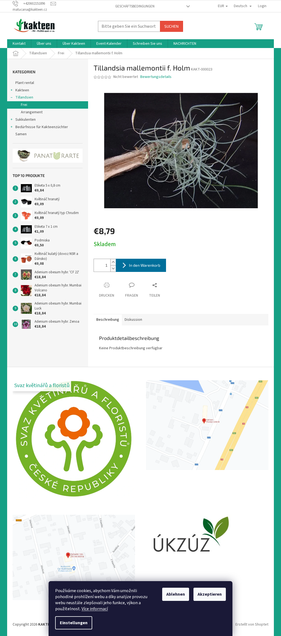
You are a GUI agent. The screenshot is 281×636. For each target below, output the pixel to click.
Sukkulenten (25, 119)
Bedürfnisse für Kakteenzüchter (41, 127)
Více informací (95, 609)
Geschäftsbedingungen (134, 6)
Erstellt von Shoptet (251, 624)
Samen (21, 134)
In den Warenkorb (144, 265)
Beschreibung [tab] (107, 319)
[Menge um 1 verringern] (113, 268)
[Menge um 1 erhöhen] (113, 262)
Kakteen (22, 90)
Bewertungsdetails (156, 77)
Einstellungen (74, 623)
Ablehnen (175, 594)
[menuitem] (19, 43)
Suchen (171, 26)
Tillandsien (24, 97)
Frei (24, 105)
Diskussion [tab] (133, 319)
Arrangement (32, 112)
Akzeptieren (210, 594)
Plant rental (24, 83)
